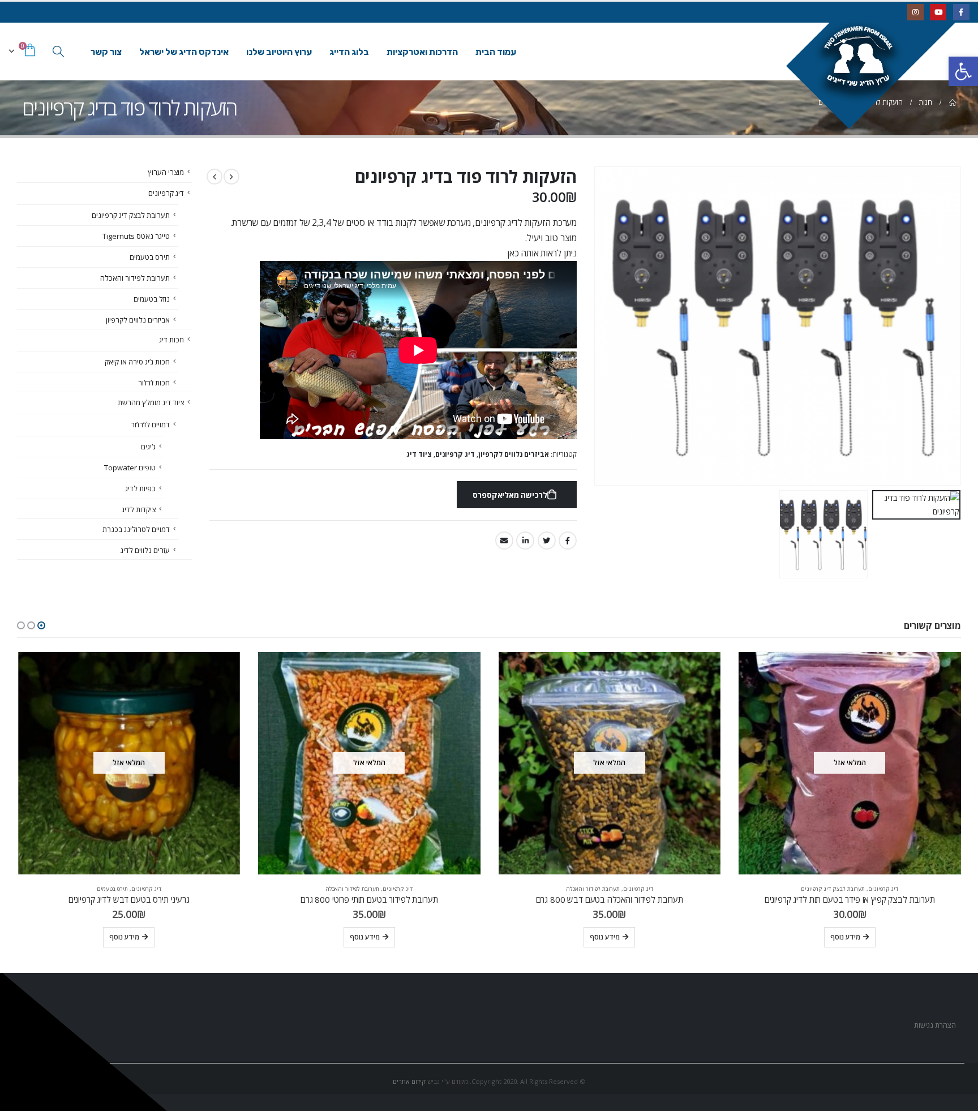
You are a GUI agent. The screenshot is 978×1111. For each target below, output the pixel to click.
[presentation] (946, 326)
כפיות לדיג (140, 488)
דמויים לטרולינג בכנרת (136, 529)
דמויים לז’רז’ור (150, 424)
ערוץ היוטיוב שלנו (279, 51)
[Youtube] (938, 12)
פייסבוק (568, 540)
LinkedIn (525, 540)
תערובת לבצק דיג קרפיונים (131, 215)
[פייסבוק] (961, 12)
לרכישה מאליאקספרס (510, 495)
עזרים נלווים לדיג (145, 550)
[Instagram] (915, 12)
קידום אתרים (409, 1081)
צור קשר (106, 51)
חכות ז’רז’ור (154, 383)
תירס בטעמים (150, 257)
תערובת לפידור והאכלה (135, 278)
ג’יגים (148, 446)
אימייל (504, 540)
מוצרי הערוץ (166, 172)
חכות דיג (171, 339)
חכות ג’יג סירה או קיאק (137, 362)
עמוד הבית (495, 51)
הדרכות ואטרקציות (422, 51)
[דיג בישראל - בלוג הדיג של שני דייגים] (878, 68)
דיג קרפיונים (455, 454)
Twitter (547, 540)
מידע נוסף (845, 937)
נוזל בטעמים (152, 299)
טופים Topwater (130, 467)
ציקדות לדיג (139, 509)
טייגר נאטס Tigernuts (136, 236)
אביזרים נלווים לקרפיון (513, 454)
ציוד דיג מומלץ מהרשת (151, 402)
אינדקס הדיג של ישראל (184, 51)
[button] (41, 625)
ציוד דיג (419, 454)
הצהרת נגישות (934, 1025)
